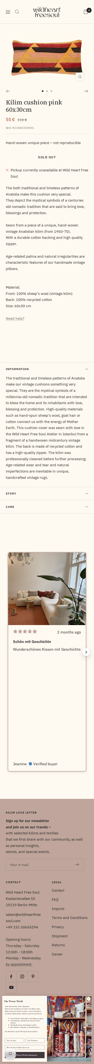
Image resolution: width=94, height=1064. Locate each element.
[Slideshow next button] (86, 652)
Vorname (8, 1036)
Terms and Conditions (69, 917)
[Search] (17, 12)
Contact (58, 890)
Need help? (15, 318)
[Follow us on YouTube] (11, 987)
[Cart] (85, 12)
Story (11, 493)
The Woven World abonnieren (24, 1055)
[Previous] (8, 91)
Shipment (60, 936)
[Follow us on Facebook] (11, 976)
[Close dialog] (89, 999)
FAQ (55, 899)
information (17, 369)
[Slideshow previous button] (8, 652)
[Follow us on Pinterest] (32, 976)
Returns (58, 945)
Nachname (29, 1036)
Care (10, 507)
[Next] (86, 91)
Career (57, 954)
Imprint (58, 908)
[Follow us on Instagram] (22, 976)
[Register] (77, 864)
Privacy (58, 927)
